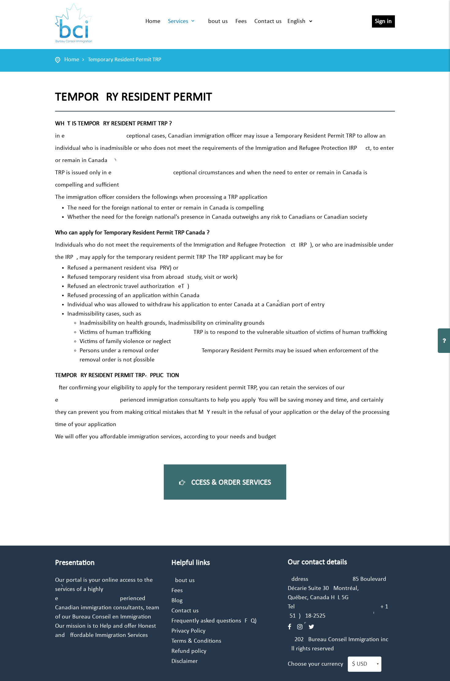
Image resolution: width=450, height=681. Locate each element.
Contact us (268, 21)
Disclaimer (184, 661)
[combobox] (364, 664)
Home (152, 21)
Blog (176, 601)
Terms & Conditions (196, 641)
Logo (73, 23)
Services (178, 21)
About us (216, 21)
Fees (241, 21)
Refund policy (188, 651)
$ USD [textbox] (359, 664)
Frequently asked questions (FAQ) (214, 621)
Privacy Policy (188, 631)
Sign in (383, 21)
